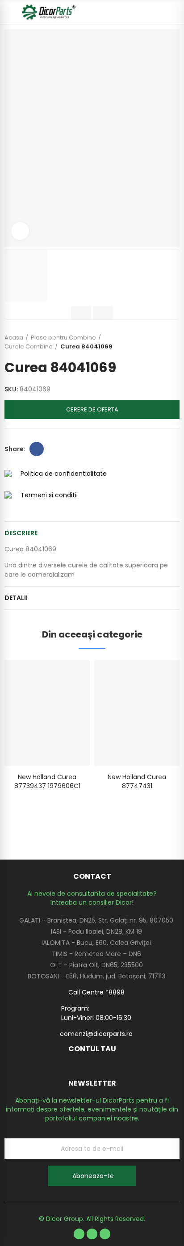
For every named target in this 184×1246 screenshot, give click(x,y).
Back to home (161, 342)
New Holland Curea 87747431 (137, 781)
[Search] (159, 12)
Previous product (150, 342)
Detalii (16, 597)
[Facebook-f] (79, 1234)
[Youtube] (92, 1234)
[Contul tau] (175, 12)
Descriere (21, 533)
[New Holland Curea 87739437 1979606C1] (47, 713)
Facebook (36, 449)
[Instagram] (105, 1234)
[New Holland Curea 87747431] (137, 713)
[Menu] (8, 12)
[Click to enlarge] (20, 231)
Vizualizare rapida (67, 675)
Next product (173, 342)
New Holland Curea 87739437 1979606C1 (47, 781)
